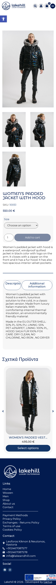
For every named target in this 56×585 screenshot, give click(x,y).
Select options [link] (28, 448)
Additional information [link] (37, 285)
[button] (35, 6)
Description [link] (13, 283)
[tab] (12, 285)
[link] (3, 19)
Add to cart (32, 237)
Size (6, 219)
